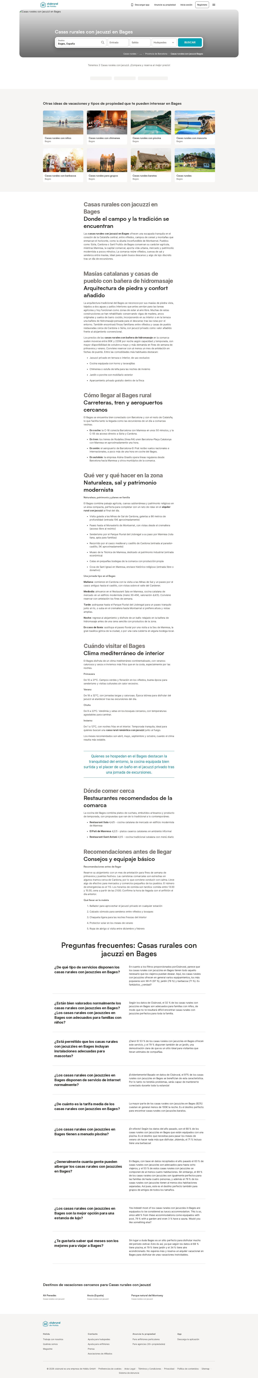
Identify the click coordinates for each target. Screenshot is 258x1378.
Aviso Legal (129, 1368)
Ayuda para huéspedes (99, 1339)
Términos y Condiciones (149, 1368)
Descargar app (142, 4)
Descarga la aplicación (188, 1339)
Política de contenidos (188, 1368)
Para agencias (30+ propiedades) (149, 1344)
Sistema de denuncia (129, 1373)
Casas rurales (129, 53)
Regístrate (202, 4)
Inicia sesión (186, 4)
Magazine (47, 1349)
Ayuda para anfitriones (98, 1344)
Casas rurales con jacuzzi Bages (187, 53)
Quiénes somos (50, 1344)
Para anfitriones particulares (146, 1339)
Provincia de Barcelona (156, 53)
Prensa (91, 1349)
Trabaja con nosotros (53, 1339)
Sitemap (205, 1368)
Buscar (190, 42)
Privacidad (169, 1368)
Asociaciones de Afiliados (100, 1353)
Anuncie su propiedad (165, 4)
